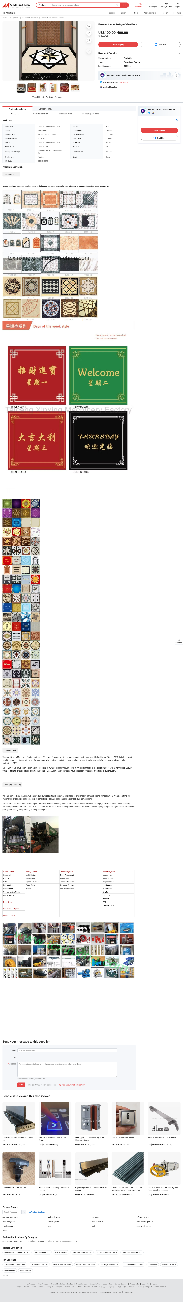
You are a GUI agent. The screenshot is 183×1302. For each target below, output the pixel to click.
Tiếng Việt (148, 1287)
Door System (96, 1221)
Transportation (14, 18)
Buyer (123, 13)
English (33, 1287)
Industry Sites (107, 1284)
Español (41, 1287)
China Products (43, 1284)
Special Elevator (61, 1252)
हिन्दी (125, 1287)
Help (136, 13)
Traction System (8, 1221)
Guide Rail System (54, 1217)
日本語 (119, 1287)
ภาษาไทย (132, 1287)
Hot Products (30, 1284)
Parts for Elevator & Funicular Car (52, 18)
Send (21, 1084)
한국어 (111, 1287)
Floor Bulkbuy (25, 1270)
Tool (93, 1226)
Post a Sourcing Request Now (72, 1085)
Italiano (79, 1287)
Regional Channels (121, 1284)
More (4, 1275)
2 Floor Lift (153, 1264)
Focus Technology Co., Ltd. (75, 1292)
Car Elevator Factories (39, 1264)
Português (50, 1287)
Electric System (53, 1221)
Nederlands (96, 1287)
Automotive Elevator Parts (107, 1252)
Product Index (134, 1284)
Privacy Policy (128, 1292)
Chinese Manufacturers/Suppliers (62, 1284)
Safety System (141, 1217)
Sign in (178, 6)
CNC (49, 1226)
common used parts (10, 1217)
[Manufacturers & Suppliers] (16, 5)
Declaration (117, 1292)
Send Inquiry (118, 44)
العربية (105, 1287)
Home (4, 18)
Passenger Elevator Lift (109, 1264)
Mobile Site (145, 1284)
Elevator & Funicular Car (30, 18)
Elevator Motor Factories (85, 1264)
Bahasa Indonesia (160, 1287)
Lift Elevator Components (133, 1264)
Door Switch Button (143, 1226)
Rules (179, 13)
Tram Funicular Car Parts (82, 1252)
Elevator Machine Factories (14, 1264)
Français (59, 1287)
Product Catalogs (38, 1212)
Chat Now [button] (162, 44)
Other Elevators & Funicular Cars (17, 1252)
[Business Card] (177, 119)
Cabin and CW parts (143, 1221)
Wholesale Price (95, 1284)
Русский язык (69, 1287)
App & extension (150, 13)
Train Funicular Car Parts (132, 1252)
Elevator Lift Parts (169, 1264)
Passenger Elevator (42, 1252)
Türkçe (140, 1287)
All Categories (11, 13)
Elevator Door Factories (62, 1264)
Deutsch (87, 1287)
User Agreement (105, 1292)
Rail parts (95, 1217)
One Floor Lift (9, 1270)
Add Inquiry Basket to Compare (48, 97)
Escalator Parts (8, 1226)
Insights (154, 1284)
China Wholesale (81, 1284)
